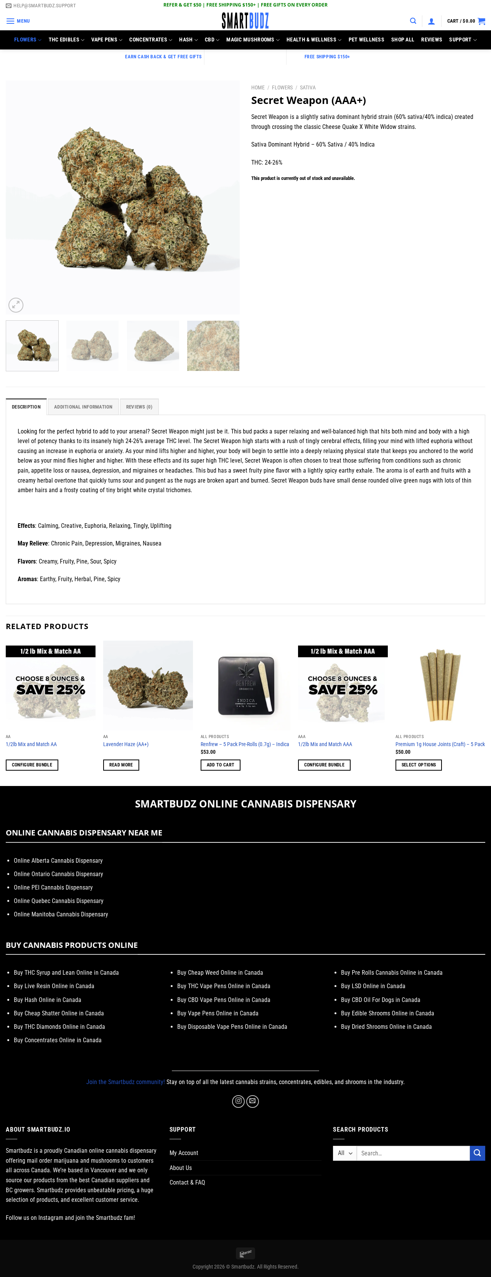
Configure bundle (32, 765)
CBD (209, 39)
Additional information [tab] (83, 407)
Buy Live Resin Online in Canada (54, 986)
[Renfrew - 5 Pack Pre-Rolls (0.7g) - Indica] (245, 685)
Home (258, 87)
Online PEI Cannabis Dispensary (53, 887)
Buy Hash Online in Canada (47, 999)
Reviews (431, 39)
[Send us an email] (252, 1101)
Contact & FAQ (187, 1182)
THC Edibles (64, 39)
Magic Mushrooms (250, 39)
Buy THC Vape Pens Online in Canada (223, 986)
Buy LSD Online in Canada (373, 986)
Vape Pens (104, 39)
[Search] (413, 20)
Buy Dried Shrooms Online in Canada (386, 1026)
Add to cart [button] (221, 765)
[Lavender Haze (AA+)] (148, 685)
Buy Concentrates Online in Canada (58, 1040)
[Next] (225, 197)
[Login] (431, 21)
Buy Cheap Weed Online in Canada (220, 972)
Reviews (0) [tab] (139, 407)
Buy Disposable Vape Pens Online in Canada (232, 1026)
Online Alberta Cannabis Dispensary (58, 860)
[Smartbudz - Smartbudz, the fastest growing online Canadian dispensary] (245, 21)
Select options (419, 765)
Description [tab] (26, 407)
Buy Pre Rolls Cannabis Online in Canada (392, 972)
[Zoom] (15, 305)
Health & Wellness (311, 39)
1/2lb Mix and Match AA (31, 744)
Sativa (308, 87)
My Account (184, 1153)
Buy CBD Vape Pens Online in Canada (223, 999)
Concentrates (148, 39)
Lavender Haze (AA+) (125, 744)
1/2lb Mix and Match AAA (325, 744)
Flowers (25, 39)
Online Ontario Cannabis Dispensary (58, 874)
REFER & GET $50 (182, 5)
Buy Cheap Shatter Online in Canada (59, 1013)
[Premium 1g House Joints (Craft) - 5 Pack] (440, 685)
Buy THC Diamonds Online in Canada (59, 1026)
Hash (186, 39)
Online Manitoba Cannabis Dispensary (61, 914)
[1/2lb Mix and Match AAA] (343, 685)
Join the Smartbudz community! (125, 1082)
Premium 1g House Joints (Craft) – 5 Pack (440, 744)
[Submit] (477, 1153)
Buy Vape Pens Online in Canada (218, 1013)
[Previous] (20, 197)
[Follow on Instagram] (238, 1101)
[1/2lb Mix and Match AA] (51, 685)
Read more (121, 765)
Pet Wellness (366, 39)
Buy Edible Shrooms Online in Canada (387, 1013)
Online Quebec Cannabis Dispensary (59, 901)
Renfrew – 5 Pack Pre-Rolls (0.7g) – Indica (245, 744)
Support (460, 39)
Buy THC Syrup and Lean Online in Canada (66, 972)
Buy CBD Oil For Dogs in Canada (380, 999)
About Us (181, 1168)
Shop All (402, 39)
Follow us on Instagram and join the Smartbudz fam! (70, 1217)
